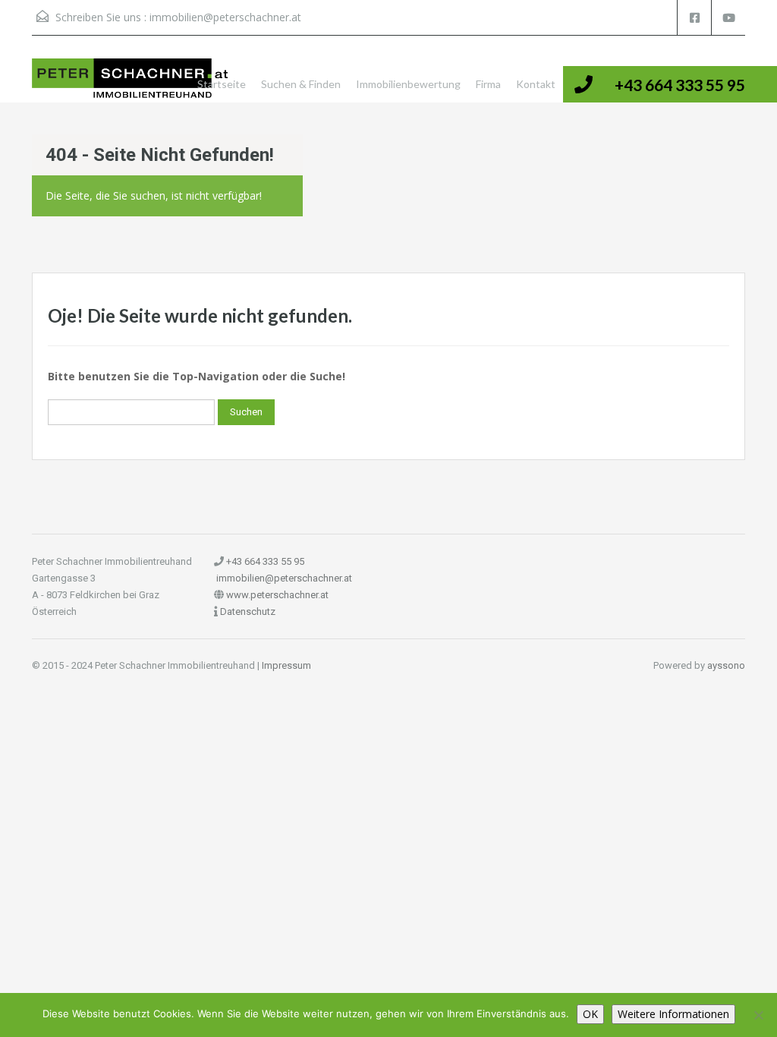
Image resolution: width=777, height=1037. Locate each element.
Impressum (286, 665)
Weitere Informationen (673, 1014)
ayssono (726, 665)
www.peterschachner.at (277, 594)
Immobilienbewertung (408, 83)
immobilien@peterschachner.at (225, 17)
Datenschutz (247, 611)
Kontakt (535, 83)
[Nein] (758, 1015)
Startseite (221, 83)
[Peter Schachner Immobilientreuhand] (130, 78)
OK (590, 1014)
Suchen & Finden (301, 83)
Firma (488, 83)
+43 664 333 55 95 (680, 84)
